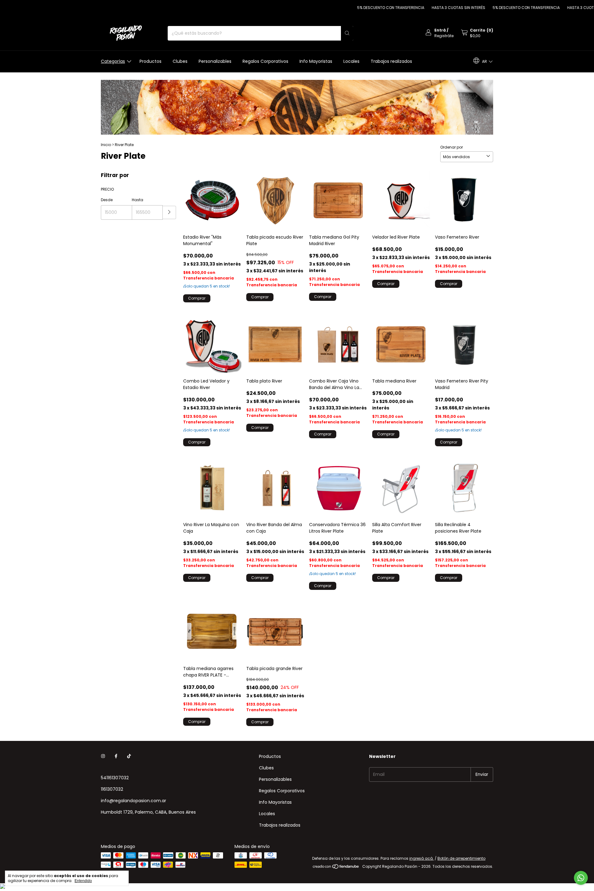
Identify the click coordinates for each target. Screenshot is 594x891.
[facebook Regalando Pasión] (116, 756)
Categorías (113, 61)
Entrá (440, 30)
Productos (150, 61)
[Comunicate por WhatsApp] (581, 878)
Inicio (106, 144)
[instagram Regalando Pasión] (103, 756)
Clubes (180, 61)
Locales (351, 61)
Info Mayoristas (315, 61)
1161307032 (112, 789)
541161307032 (115, 778)
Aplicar (169, 212)
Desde (107, 199)
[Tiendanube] (336, 868)
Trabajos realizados (391, 61)
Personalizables (215, 61)
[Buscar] (347, 33)
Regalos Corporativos (265, 61)
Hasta (137, 199)
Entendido (83, 881)
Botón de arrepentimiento (461, 858)
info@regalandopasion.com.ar (133, 801)
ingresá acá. (421, 858)
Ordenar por (451, 147)
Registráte (444, 35)
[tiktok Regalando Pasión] (129, 756)
